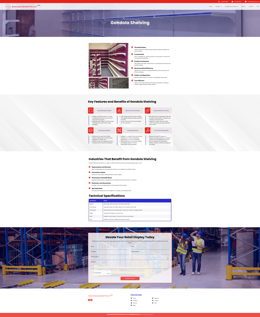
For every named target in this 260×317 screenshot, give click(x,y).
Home (210, 6)
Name (92, 246)
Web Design (143, 314)
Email (132, 246)
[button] (90, 60)
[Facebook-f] (89, 300)
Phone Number (135, 251)
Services (243, 6)
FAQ (258, 6)
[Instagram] (91, 300)
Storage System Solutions (231, 6)
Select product (95, 256)
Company (218, 6)
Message (93, 261)
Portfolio (251, 6)
